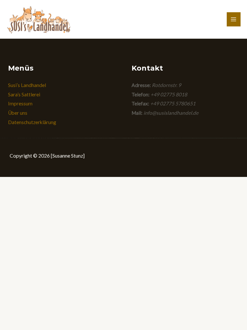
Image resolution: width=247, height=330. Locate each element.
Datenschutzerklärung (32, 122)
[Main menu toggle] (234, 19)
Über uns (17, 113)
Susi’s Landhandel (27, 85)
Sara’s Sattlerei (24, 94)
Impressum (20, 103)
